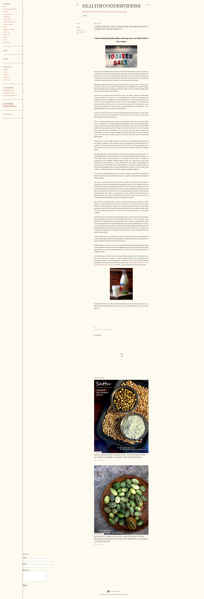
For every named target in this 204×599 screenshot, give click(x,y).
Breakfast (6, 11)
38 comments (101, 460)
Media (5, 27)
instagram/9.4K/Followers (10, 95)
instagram (6, 77)
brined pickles (100, 264)
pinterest (5, 74)
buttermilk (140, 262)
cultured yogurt (133, 262)
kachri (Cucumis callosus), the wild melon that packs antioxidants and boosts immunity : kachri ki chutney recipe (121, 539)
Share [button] (78, 23)
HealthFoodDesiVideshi (111, 6)
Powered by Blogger (114, 591)
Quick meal (6, 32)
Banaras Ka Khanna (8, 105)
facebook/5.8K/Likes (8, 90)
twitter (5, 72)
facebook (5, 69)
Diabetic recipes (7, 14)
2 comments (101, 544)
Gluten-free (6, 16)
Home (85, 16)
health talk (79, 30)
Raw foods (6, 34)
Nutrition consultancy (9, 29)
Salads (5, 37)
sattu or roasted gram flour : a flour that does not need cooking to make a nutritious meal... (119, 456)
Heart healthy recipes (9, 22)
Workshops (6, 42)
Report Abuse (7, 114)
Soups (5, 39)
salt (77, 34)
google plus (6, 80)
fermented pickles (109, 264)
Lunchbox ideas (7, 24)
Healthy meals (7, 19)
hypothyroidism (81, 32)
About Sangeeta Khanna (10, 9)
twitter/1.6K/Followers (9, 93)
